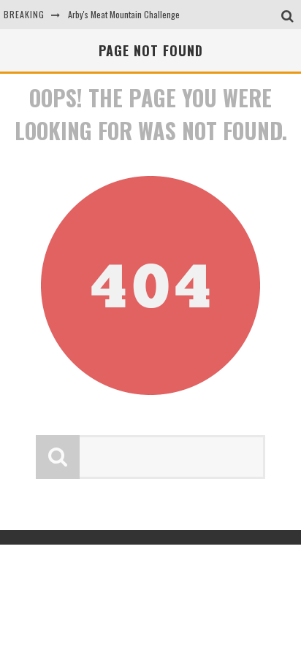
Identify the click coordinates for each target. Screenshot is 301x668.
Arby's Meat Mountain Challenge (124, 14)
